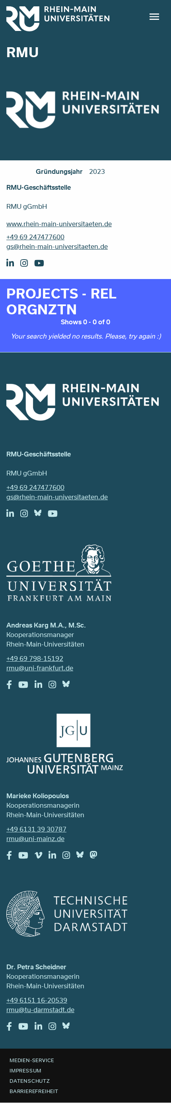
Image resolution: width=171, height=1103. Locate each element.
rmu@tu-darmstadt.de (40, 1009)
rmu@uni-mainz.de (35, 838)
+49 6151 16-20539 (36, 1000)
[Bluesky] (41, 515)
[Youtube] (42, 265)
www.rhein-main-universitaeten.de (59, 223)
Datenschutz (30, 1080)
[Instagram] (27, 265)
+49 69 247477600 (35, 236)
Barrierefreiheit (34, 1091)
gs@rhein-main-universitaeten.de (57, 246)
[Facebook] (12, 686)
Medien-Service (32, 1060)
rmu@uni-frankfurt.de (39, 667)
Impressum (25, 1070)
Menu (154, 16)
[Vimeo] (42, 857)
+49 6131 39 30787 (36, 829)
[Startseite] (58, 18)
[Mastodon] (96, 856)
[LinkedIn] (13, 265)
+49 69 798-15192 (34, 658)
